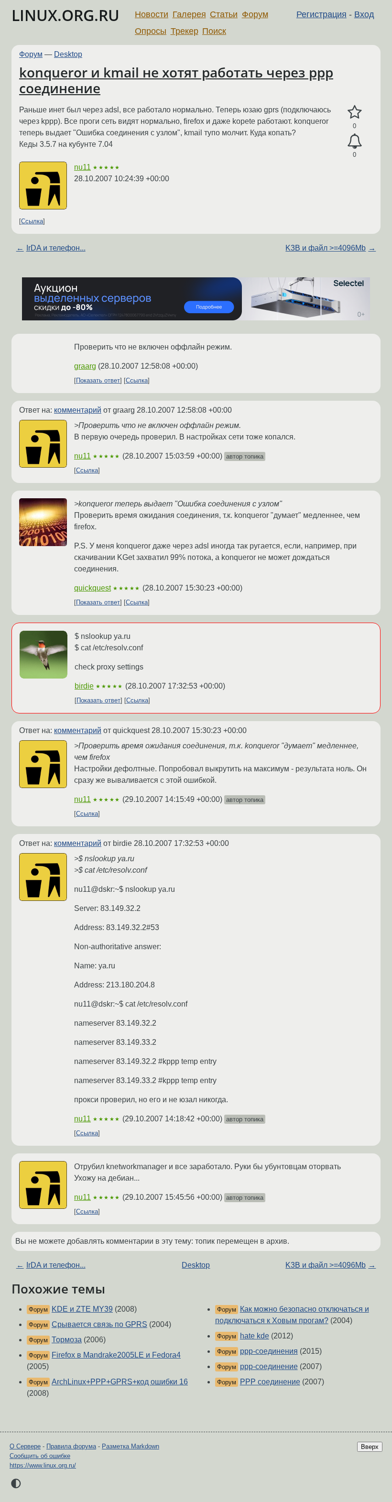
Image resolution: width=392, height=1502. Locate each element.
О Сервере (25, 1446)
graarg (85, 366)
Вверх (370, 1446)
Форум (255, 14)
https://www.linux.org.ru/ (43, 1465)
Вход (364, 14)
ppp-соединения (269, 1351)
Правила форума (71, 1446)
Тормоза (67, 1340)
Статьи (224, 14)
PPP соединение (270, 1382)
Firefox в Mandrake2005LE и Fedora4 (116, 1355)
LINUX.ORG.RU (65, 15)
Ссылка (32, 221)
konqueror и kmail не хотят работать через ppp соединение (176, 80)
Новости (151, 14)
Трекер (184, 31)
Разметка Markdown (130, 1446)
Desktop (68, 54)
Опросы (150, 31)
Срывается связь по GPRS (99, 1324)
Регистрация (321, 14)
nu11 (82, 167)
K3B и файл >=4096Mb (325, 248)
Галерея (189, 14)
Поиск (214, 31)
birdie (84, 686)
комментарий (77, 410)
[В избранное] (354, 112)
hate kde (254, 1336)
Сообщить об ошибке (40, 1455)
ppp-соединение (269, 1366)
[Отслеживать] (354, 141)
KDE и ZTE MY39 (82, 1309)
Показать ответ (98, 380)
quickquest (92, 588)
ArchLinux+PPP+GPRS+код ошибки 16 (120, 1382)
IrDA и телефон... (56, 248)
